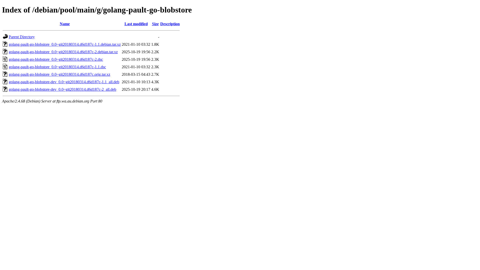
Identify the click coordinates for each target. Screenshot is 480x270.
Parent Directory (22, 37)
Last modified (136, 24)
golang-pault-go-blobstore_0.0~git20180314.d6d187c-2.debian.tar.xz (63, 52)
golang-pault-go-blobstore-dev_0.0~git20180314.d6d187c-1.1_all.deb (64, 82)
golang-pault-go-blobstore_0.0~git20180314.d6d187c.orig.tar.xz (59, 74)
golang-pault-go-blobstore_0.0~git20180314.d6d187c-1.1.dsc (57, 67)
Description (170, 24)
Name (65, 24)
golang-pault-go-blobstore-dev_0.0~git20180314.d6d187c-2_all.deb (62, 89)
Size (155, 24)
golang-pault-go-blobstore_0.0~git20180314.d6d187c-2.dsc (56, 59)
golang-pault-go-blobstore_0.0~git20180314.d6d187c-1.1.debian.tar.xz (65, 44)
